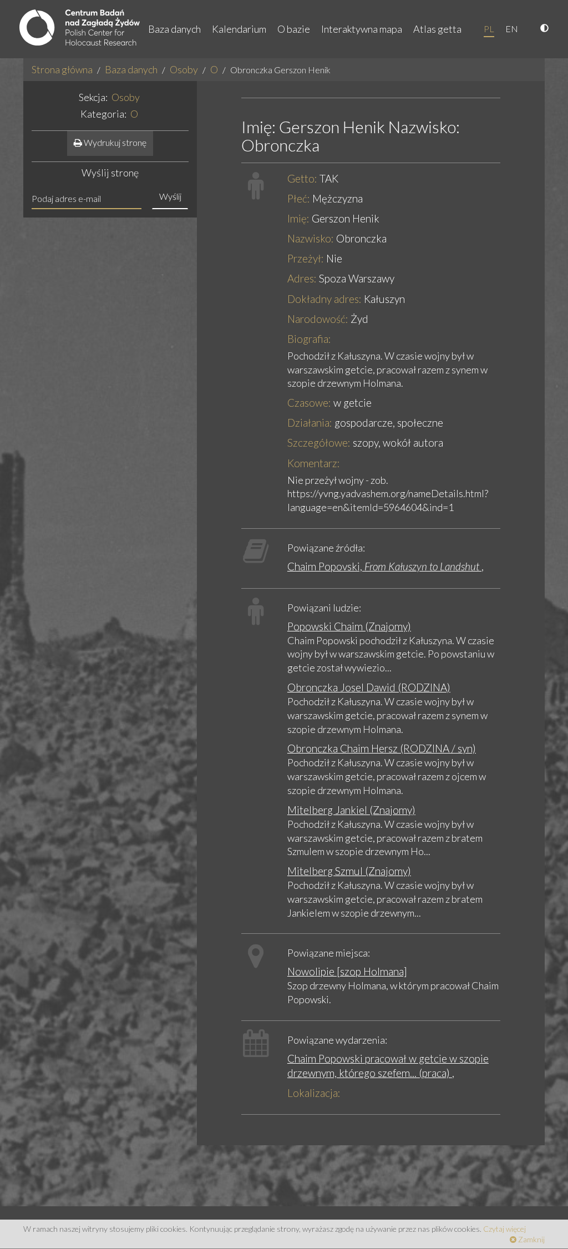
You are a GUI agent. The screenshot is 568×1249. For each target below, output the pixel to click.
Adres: (302, 278)
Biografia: (309, 338)
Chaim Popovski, (383, 566)
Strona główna (62, 69)
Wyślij (170, 196)
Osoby (184, 69)
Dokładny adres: (324, 298)
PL (489, 28)
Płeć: (298, 198)
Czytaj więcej (504, 1228)
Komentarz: (313, 463)
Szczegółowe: (319, 442)
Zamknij (530, 1239)
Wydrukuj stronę (114, 142)
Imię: (298, 218)
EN (511, 28)
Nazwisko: (310, 238)
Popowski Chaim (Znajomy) (349, 626)
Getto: (302, 178)
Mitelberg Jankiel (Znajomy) (351, 809)
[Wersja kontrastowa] (546, 29)
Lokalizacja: (314, 1092)
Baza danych (174, 29)
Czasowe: (309, 402)
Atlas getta (437, 29)
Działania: (309, 422)
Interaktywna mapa (361, 29)
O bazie (293, 29)
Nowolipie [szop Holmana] (347, 971)
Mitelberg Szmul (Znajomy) (349, 870)
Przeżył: (305, 258)
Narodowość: (317, 318)
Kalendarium (239, 29)
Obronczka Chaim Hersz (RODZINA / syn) (381, 748)
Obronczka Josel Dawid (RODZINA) (368, 687)
